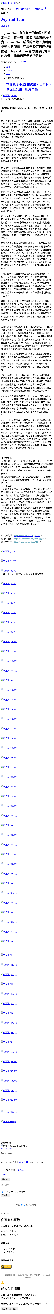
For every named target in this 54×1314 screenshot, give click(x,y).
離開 (15, 1309)
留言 (28, 1162)
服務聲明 (28, 1278)
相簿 (8, 67)
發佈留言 (5, 1195)
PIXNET (12, 1275)
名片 (8, 74)
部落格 (9, 70)
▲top (3, 1174)
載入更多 (5, 1179)
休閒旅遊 (22, 62)
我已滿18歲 (6, 1309)
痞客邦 (22, 1162)
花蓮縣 (20, 1170)
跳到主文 (5, 26)
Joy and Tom (12, 19)
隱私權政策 (46, 1275)
